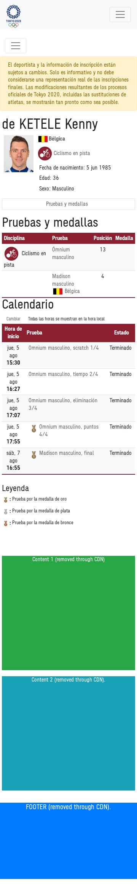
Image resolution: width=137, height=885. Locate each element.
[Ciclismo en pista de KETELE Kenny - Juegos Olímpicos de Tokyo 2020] (13, 14)
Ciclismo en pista (72, 153)
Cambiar (13, 319)
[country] (58, 291)
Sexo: (45, 188)
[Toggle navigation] (120, 14)
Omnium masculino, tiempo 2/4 (63, 374)
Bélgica (57, 138)
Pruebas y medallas (67, 204)
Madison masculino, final (66, 453)
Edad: (45, 178)
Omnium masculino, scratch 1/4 (64, 348)
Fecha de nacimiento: (62, 167)
